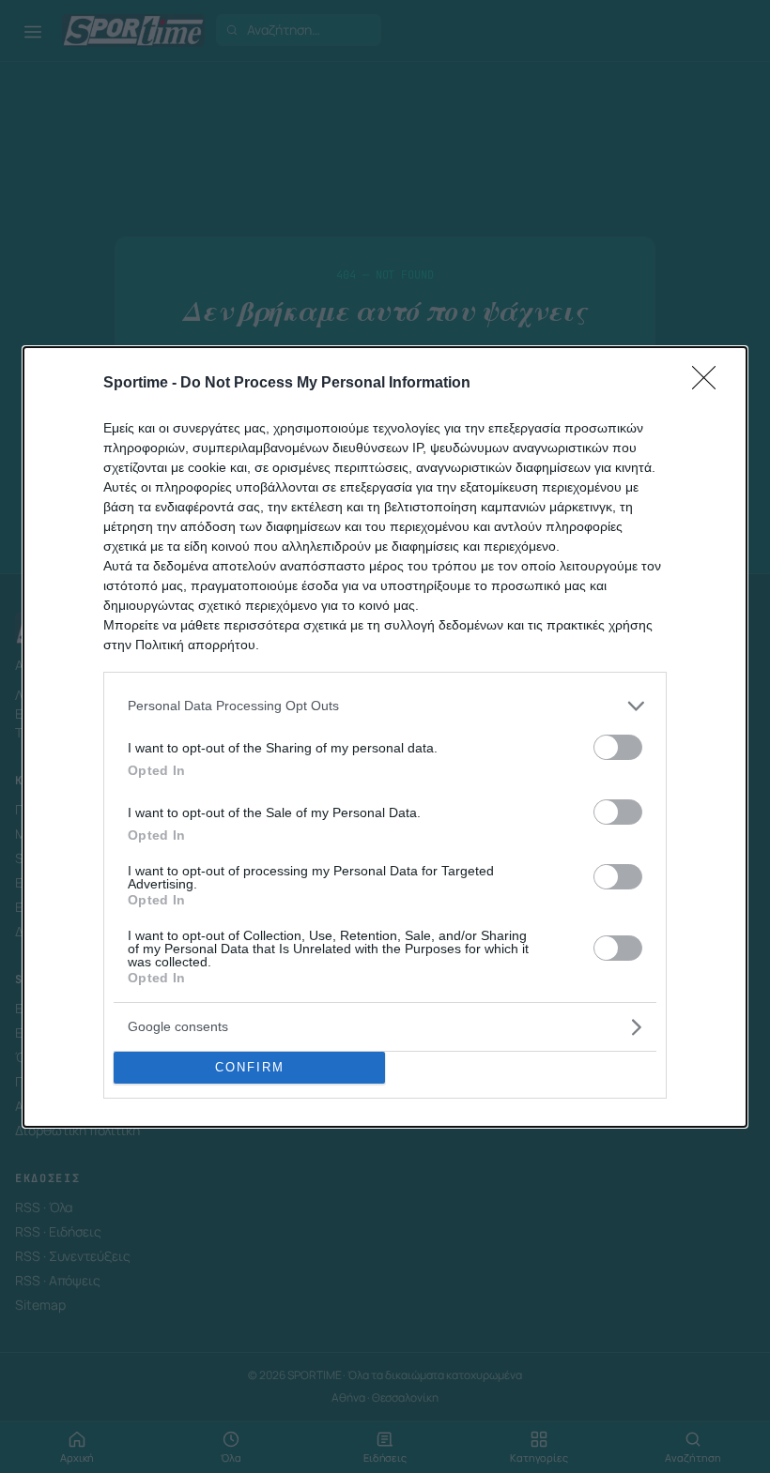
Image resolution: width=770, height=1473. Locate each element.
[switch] (617, 747)
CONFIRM (250, 1067)
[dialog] (385, 737)
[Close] (710, 384)
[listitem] (385, 706)
